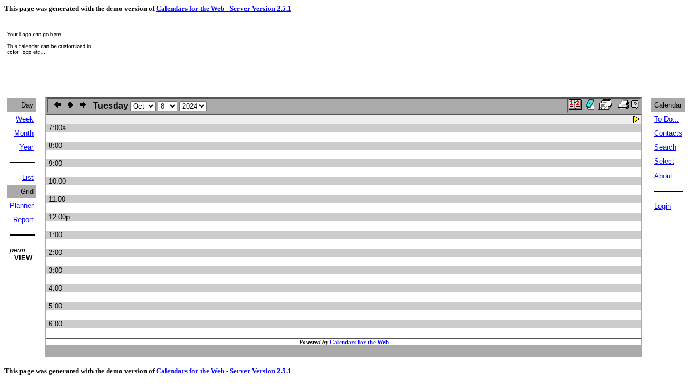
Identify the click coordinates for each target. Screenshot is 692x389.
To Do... (666, 119)
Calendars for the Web (359, 342)
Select (664, 161)
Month (24, 133)
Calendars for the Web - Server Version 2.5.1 (223, 8)
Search (665, 147)
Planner (22, 206)
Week (25, 119)
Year (26, 147)
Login (662, 206)
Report (23, 220)
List (28, 177)
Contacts (668, 133)
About (663, 176)
